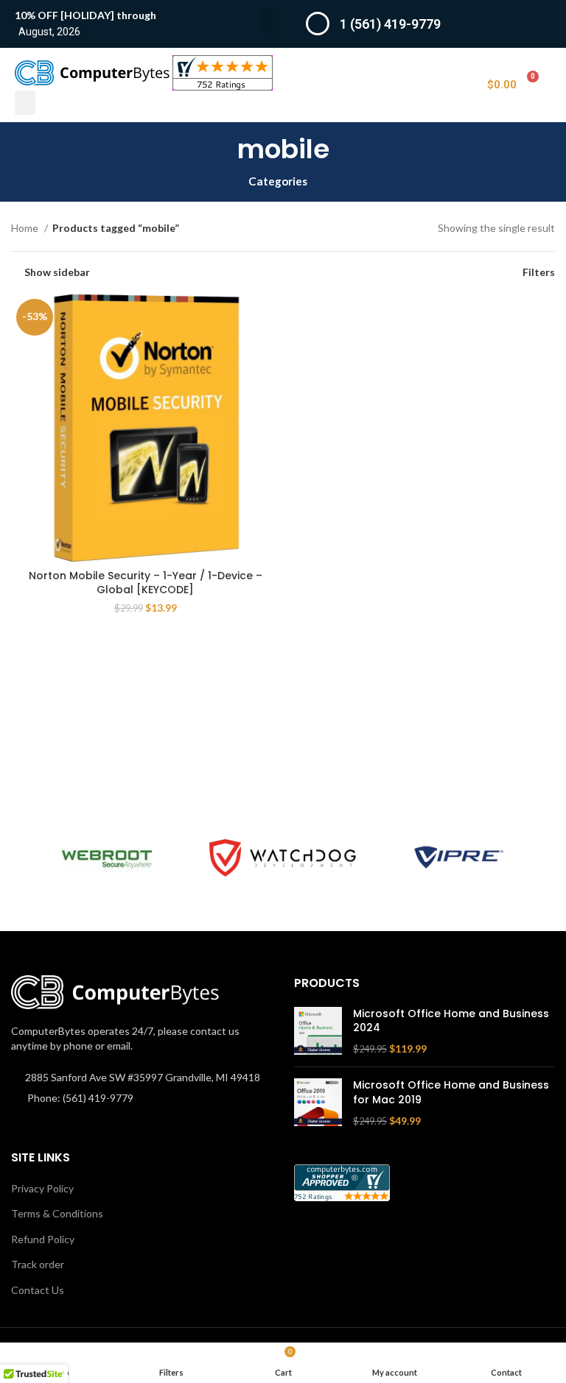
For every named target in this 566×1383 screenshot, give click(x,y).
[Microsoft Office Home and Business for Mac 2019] (318, 1103)
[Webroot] (106, 857)
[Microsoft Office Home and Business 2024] (318, 1031)
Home (26, 228)
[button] (269, 20)
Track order (37, 1264)
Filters (539, 272)
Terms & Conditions (57, 1213)
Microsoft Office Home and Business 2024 (451, 1021)
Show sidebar (57, 272)
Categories (277, 181)
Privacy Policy (42, 1188)
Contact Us (37, 1290)
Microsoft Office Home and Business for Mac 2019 (451, 1092)
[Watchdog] (283, 857)
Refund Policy (42, 1239)
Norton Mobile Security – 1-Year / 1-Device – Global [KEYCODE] (145, 583)
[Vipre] (459, 857)
